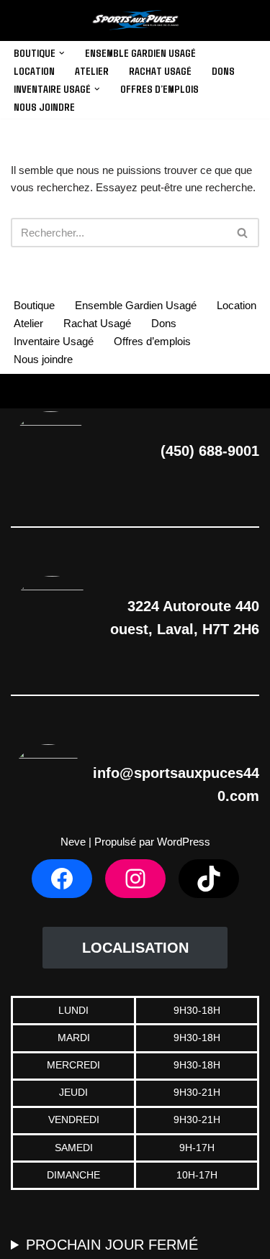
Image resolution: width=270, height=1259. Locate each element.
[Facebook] (62, 878)
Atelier (92, 70)
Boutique (34, 305)
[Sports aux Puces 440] (135, 20)
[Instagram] (135, 878)
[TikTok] (209, 878)
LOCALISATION (135, 948)
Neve (73, 841)
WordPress (183, 841)
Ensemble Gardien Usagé (140, 52)
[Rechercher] (243, 232)
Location (34, 70)
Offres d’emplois (159, 88)
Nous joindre (44, 106)
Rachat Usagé (160, 70)
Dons (223, 70)
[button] (62, 53)
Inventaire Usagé (54, 341)
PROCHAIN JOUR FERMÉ (112, 1245)
